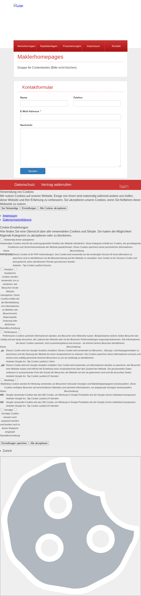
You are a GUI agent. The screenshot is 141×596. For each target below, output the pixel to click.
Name (23, 97)
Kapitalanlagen (48, 46)
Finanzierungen (72, 46)
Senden (32, 171)
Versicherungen (26, 46)
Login (110, 185)
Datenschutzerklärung (17, 219)
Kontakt (116, 46)
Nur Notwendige (9, 208)
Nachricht (26, 125)
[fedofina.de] (18, 5)
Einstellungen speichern (14, 443)
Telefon (78, 97)
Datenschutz (25, 185)
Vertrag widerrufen (56, 185)
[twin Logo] (124, 186)
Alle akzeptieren (39, 443)
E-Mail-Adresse (30, 111)
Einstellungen (29, 208)
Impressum (93, 46)
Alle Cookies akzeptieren (53, 208)
